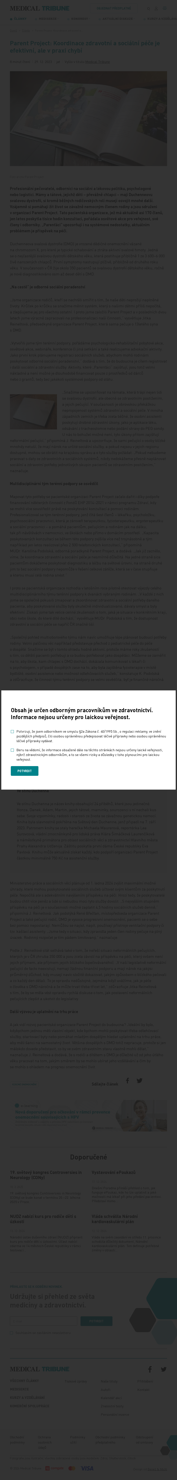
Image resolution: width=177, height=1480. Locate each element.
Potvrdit (24, 771)
